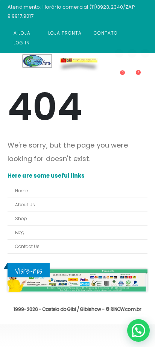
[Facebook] (119, 53)
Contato (106, 33)
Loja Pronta (65, 33)
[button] (138, 330)
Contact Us (27, 247)
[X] (132, 53)
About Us (25, 205)
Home (21, 191)
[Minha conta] (104, 75)
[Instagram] (145, 53)
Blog (19, 233)
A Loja (22, 33)
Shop (21, 219)
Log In (22, 43)
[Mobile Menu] (13, 67)
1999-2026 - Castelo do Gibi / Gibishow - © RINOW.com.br (77, 309)
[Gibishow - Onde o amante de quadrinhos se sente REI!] (37, 61)
